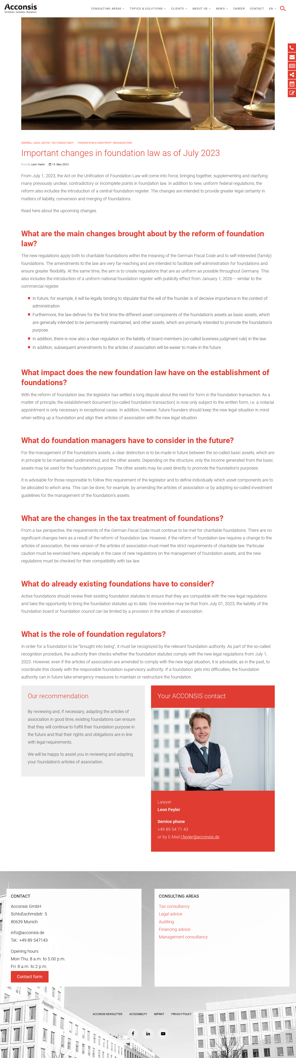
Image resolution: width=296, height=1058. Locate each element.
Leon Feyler (37, 164)
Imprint (159, 1014)
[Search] (282, 9)
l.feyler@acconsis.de (200, 837)
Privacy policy (181, 1014)
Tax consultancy (62, 142)
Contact (257, 8)
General (26, 142)
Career (239, 8)
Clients (177, 8)
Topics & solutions (146, 8)
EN (271, 8)
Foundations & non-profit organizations (105, 142)
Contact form (29, 976)
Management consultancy (183, 937)
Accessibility (138, 1014)
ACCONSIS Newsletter (107, 1014)
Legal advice (41, 142)
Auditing (166, 921)
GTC (200, 1014)
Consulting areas (106, 8)
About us (200, 8)
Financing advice (174, 929)
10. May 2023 (60, 164)
